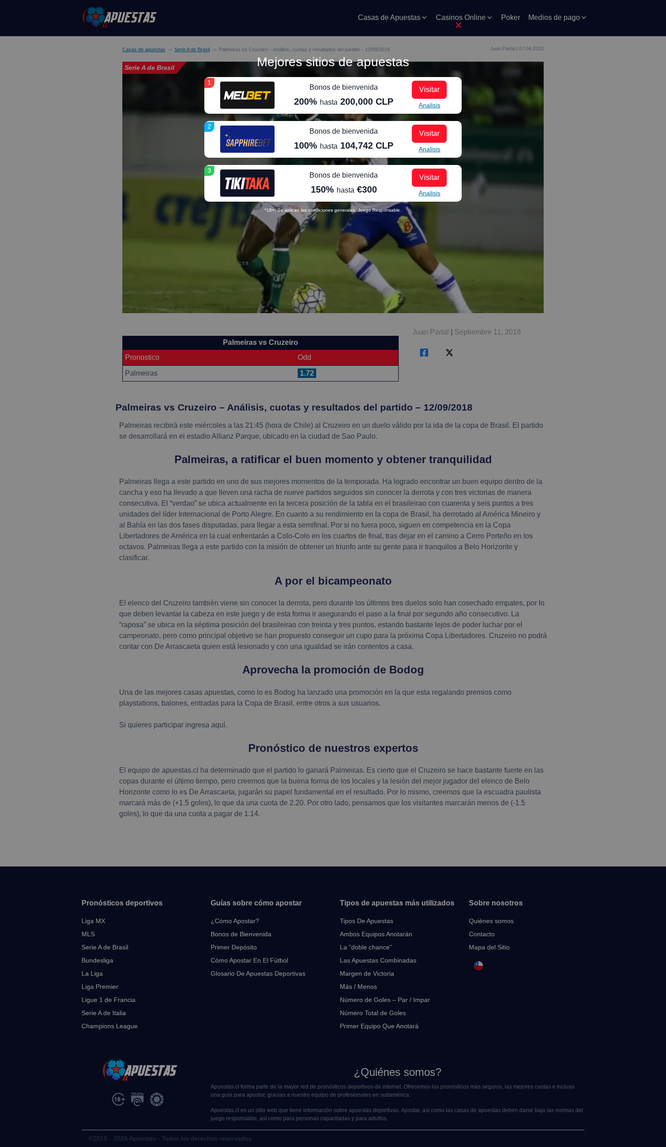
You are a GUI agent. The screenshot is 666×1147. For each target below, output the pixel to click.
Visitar (429, 89)
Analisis (429, 105)
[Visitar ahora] (247, 95)
